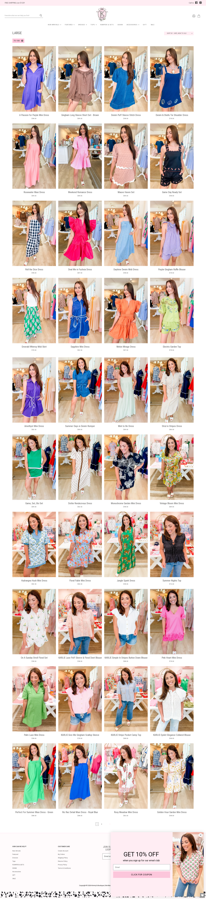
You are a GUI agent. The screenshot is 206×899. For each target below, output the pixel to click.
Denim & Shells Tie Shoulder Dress (172, 115)
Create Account (63, 851)
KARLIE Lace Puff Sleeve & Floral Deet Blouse (80, 657)
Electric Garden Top (172, 346)
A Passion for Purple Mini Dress (34, 115)
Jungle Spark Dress (126, 580)
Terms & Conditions (64, 868)
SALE (153, 25)
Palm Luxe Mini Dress (34, 735)
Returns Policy (62, 861)
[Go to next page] (109, 824)
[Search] (40, 15)
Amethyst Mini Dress (34, 426)
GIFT (145, 25)
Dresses (82, 25)
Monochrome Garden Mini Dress (126, 503)
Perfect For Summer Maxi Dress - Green (34, 812)
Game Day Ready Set (172, 192)
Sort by (170, 33)
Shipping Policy (63, 858)
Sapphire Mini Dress (80, 346)
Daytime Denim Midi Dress (125, 269)
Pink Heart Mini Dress (172, 657)
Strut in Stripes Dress (172, 426)
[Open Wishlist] (202, 895)
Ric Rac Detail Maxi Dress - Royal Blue (80, 812)
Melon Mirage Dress (126, 346)
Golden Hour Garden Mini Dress (172, 812)
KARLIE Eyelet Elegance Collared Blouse (172, 735)
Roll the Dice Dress (34, 269)
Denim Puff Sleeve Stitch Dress (126, 115)
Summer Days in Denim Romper (80, 426)
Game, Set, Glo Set (34, 503)
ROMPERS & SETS (107, 25)
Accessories (132, 25)
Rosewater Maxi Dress (34, 192)
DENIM (120, 25)
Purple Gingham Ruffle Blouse (171, 269)
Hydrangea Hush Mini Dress (34, 580)
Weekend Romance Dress (80, 192)
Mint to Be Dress (126, 426)
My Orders (61, 854)
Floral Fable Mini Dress (80, 580)
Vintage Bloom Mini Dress (172, 503)
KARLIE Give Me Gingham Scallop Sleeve (80, 735)
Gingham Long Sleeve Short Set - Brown (80, 115)
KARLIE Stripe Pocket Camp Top (126, 735)
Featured (69, 25)
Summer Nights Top (172, 580)
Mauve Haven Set (126, 192)
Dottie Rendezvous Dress (80, 503)
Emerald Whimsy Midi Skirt (34, 346)
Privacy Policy (62, 865)
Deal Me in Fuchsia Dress (80, 269)
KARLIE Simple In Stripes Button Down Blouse (126, 657)
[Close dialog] (200, 835)
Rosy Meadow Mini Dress (126, 812)
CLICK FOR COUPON (141, 874)
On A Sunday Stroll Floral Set (34, 657)
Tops (93, 25)
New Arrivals (54, 25)
